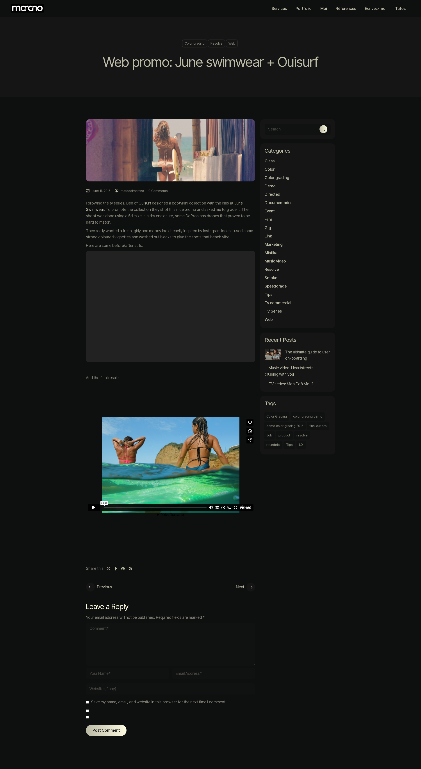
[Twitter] (109, 568)
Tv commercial (278, 303)
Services (279, 8)
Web (231, 43)
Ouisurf (145, 203)
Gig (268, 228)
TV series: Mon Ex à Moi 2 (291, 384)
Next (240, 586)
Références (346, 8)
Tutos (400, 8)
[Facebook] (116, 568)
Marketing (274, 244)
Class (270, 161)
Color (270, 169)
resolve (302, 435)
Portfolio (304, 8)
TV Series (273, 311)
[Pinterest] (123, 568)
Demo (270, 186)
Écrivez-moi (375, 8)
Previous (104, 586)
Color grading (195, 43)
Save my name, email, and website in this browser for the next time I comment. (158, 702)
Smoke (271, 278)
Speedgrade (276, 286)
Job (269, 435)
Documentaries (278, 203)
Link (268, 236)
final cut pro (318, 426)
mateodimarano (132, 191)
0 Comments (158, 191)
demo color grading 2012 (284, 426)
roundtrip (273, 445)
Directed (272, 194)
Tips (268, 295)
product (284, 435)
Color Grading (276, 416)
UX (301, 445)
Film (268, 219)
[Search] (323, 129)
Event (270, 211)
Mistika (271, 253)
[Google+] (130, 568)
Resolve (216, 43)
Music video (275, 261)
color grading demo (307, 416)
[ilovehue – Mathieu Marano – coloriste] (28, 8)
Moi (323, 8)
